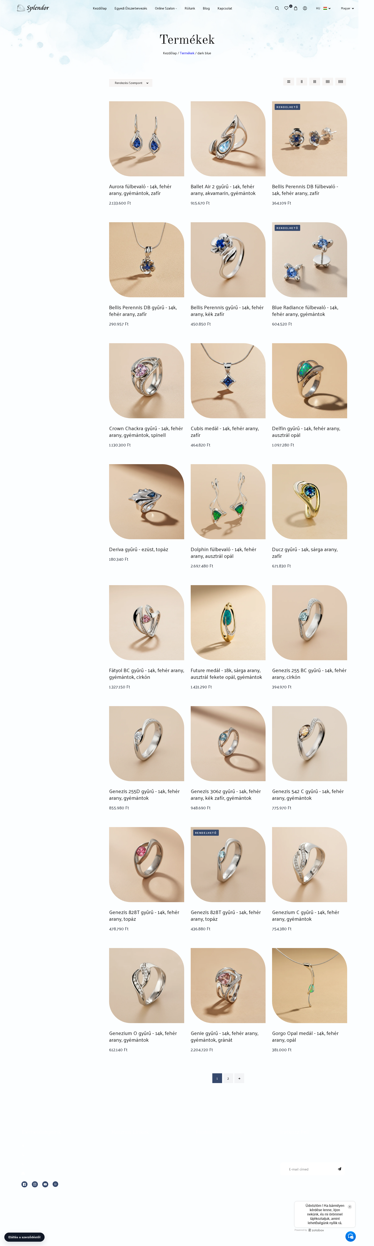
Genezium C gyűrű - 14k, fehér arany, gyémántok (305, 915)
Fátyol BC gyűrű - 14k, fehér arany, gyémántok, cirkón (146, 673)
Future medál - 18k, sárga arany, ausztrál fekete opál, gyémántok (226, 673)
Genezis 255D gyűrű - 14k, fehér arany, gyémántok (144, 794)
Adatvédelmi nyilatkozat (215, 1167)
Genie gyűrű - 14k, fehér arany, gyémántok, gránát (224, 1036)
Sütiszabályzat (207, 1177)
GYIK (115, 1197)
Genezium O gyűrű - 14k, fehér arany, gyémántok (143, 1036)
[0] (286, 8)
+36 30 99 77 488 (41, 1164)
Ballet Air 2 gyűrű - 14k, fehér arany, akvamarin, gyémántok (223, 189)
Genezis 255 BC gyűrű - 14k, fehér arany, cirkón (309, 673)
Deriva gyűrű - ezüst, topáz (138, 549)
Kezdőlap (170, 53)
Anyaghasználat (124, 1187)
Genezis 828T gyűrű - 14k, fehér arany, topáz (144, 915)
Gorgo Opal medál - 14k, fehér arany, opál (305, 1036)
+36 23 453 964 (39, 1154)
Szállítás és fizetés (211, 1187)
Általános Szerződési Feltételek (222, 1157)
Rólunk (117, 1167)
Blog (115, 1177)
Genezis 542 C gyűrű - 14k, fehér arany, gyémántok (308, 794)
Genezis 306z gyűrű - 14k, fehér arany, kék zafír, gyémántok (226, 794)
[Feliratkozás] (339, 1168)
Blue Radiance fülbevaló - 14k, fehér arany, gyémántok (305, 310)
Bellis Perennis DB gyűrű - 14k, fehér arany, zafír (143, 310)
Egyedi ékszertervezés (130, 1146)
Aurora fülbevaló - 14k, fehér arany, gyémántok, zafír (140, 189)
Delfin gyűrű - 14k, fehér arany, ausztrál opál (306, 431)
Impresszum (206, 1146)
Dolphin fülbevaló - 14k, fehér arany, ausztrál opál (223, 552)
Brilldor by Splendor (127, 1157)
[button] (276, 8)
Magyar (345, 8)
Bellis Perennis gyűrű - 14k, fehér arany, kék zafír (227, 310)
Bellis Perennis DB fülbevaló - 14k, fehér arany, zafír (305, 189)
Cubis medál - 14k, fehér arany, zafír (225, 431)
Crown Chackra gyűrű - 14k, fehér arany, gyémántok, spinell (146, 431)
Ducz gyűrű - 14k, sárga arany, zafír (304, 552)
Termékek (187, 53)
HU (318, 8)
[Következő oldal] (239, 1078)
